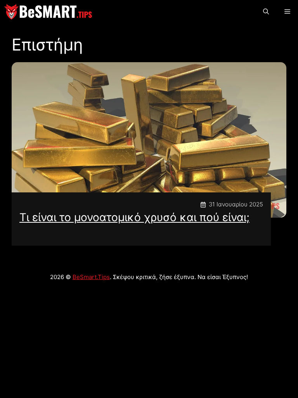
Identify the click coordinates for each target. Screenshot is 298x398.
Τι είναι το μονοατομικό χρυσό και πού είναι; (134, 217)
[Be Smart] (48, 11)
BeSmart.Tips (91, 277)
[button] (266, 11)
